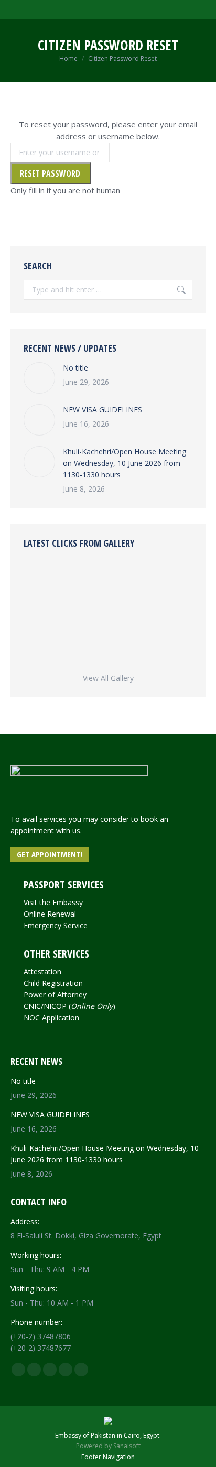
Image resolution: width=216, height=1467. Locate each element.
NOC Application (51, 1018)
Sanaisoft (127, 1445)
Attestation (42, 971)
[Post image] (39, 378)
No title (75, 368)
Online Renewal (50, 914)
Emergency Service (56, 925)
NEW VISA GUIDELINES (102, 410)
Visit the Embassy (53, 902)
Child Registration (53, 983)
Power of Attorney (55, 994)
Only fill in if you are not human (65, 190)
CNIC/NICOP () (69, 1006)
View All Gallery (108, 678)
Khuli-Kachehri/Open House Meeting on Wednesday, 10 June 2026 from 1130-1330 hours (124, 463)
